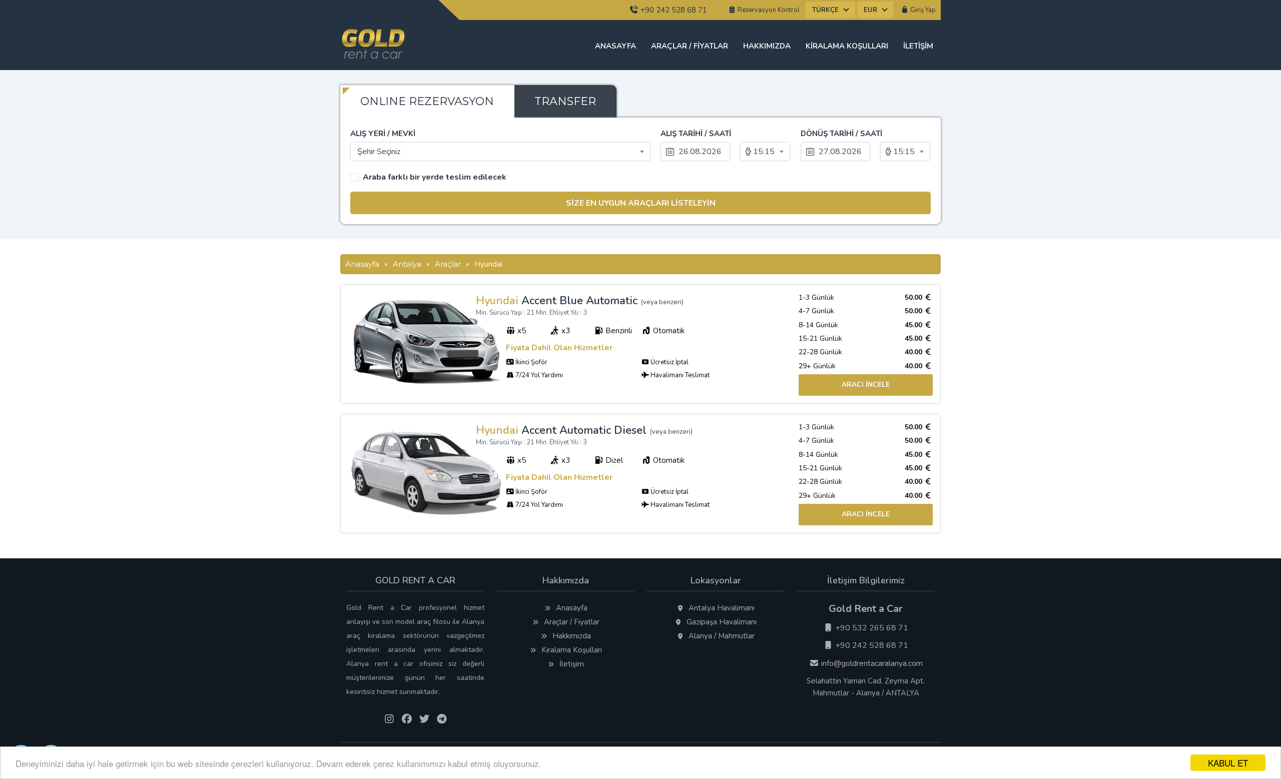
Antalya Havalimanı (721, 608)
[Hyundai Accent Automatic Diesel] (427, 513)
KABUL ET (1228, 762)
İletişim (918, 46)
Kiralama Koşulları (847, 46)
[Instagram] (389, 719)
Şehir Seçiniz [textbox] (378, 151)
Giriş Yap (922, 10)
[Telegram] (441, 719)
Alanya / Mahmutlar (721, 636)
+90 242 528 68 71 (672, 10)
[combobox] (830, 10)
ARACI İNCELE (866, 384)
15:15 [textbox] (764, 151)
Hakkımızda (767, 46)
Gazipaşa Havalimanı (721, 622)
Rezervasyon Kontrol (768, 10)
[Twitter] (424, 719)
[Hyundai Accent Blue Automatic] (427, 382)
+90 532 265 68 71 (870, 627)
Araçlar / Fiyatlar (689, 46)
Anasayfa (615, 46)
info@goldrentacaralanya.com (871, 663)
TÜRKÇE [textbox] (825, 10)
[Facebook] (406, 719)
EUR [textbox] (870, 10)
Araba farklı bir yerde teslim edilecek (434, 177)
